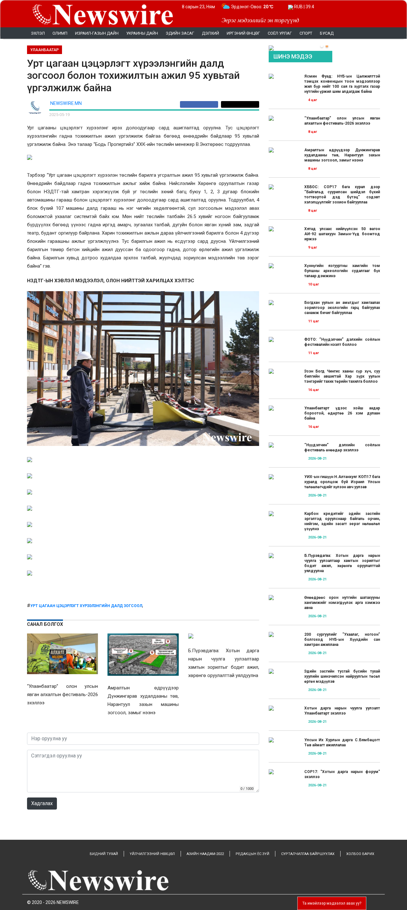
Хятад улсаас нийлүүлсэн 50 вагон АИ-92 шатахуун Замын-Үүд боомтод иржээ (342, 234)
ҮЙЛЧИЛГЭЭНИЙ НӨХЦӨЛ (152, 854)
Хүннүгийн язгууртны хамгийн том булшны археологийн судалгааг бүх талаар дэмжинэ (342, 270)
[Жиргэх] (240, 104)
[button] (322, 46)
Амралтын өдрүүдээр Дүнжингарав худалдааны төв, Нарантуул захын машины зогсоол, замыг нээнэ (342, 155)
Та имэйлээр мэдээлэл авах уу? (331, 903)
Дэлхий (210, 33)
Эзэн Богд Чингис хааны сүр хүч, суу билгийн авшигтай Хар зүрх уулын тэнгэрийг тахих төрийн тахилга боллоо (342, 376)
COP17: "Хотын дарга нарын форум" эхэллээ (342, 774)
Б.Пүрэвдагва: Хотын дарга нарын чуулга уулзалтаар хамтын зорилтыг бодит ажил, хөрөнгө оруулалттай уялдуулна (342, 563)
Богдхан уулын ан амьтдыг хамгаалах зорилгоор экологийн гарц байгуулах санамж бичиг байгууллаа (342, 307)
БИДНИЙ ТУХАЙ (104, 854)
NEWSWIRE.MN (66, 103)
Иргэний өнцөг (243, 33)
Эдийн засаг (180, 33)
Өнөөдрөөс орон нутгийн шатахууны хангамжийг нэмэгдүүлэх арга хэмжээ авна (342, 602)
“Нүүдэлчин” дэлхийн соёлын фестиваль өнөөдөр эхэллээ (342, 447)
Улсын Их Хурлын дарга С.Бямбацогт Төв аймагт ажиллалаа (342, 742)
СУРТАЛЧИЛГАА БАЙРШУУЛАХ (308, 854)
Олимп (59, 33)
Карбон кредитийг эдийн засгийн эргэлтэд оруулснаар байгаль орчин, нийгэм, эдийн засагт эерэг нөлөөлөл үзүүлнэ (342, 521)
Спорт (306, 33)
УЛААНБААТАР (44, 50)
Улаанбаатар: (251, 6)
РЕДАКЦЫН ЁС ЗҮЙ (252, 854)
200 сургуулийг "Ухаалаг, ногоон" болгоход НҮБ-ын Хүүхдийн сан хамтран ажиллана (342, 639)
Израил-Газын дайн (97, 33)
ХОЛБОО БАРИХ (360, 854)
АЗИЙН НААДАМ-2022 (205, 854)
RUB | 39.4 (303, 6)
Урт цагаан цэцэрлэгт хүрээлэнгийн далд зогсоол (86, 606)
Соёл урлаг (280, 33)
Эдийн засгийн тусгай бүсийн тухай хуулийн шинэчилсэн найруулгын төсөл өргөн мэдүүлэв (342, 676)
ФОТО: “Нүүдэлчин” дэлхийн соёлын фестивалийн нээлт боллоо (342, 342)
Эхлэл (38, 33)
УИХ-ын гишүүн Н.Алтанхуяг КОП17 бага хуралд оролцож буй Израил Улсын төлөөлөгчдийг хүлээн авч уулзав (342, 482)
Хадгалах (42, 803)
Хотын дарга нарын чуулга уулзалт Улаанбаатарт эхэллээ (342, 710)
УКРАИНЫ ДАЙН (142, 33)
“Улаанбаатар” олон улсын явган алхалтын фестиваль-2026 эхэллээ (342, 121)
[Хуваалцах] (200, 104)
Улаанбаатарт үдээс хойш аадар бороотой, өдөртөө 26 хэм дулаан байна (342, 413)
